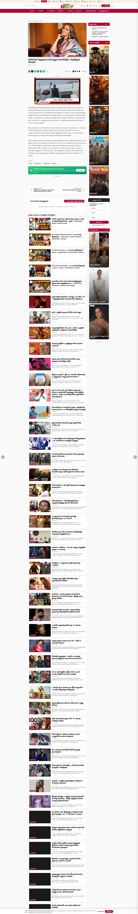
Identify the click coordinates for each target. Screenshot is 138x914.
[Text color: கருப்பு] (73, 71)
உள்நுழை (106, 5)
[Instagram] (90, 6)
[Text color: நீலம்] (75, 71)
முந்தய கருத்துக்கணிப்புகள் (98, 225)
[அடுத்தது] (135, 457)
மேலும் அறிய (100, 911)
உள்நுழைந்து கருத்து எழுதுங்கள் (75, 201)
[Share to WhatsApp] (35, 71)
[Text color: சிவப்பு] (79, 71)
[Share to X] (32, 71)
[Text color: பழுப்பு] (77, 71)
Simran (30, 163)
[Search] (99, 5)
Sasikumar (54, 163)
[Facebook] (81, 6)
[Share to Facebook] (29, 71)
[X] (84, 6)
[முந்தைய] (3, 457)
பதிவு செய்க (99, 222)
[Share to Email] (41, 71)
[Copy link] (47, 71)
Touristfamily (46, 163)
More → (107, 24)
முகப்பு (30, 21)
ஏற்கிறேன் (109, 911)
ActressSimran (38, 163)
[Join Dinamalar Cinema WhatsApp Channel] (93, 6)
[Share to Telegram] (38, 71)
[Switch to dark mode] (96, 5)
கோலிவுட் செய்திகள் (38, 21)
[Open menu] (112, 5)
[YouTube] (87, 6)
